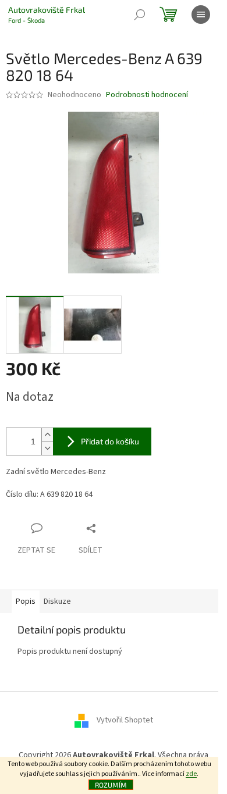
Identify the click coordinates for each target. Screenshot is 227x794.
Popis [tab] (26, 601)
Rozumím (111, 785)
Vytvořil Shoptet (125, 720)
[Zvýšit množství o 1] (47, 434)
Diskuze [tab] (57, 601)
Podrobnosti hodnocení (147, 95)
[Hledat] (139, 14)
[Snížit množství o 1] (47, 448)
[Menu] (200, 14)
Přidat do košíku (110, 441)
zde (191, 774)
